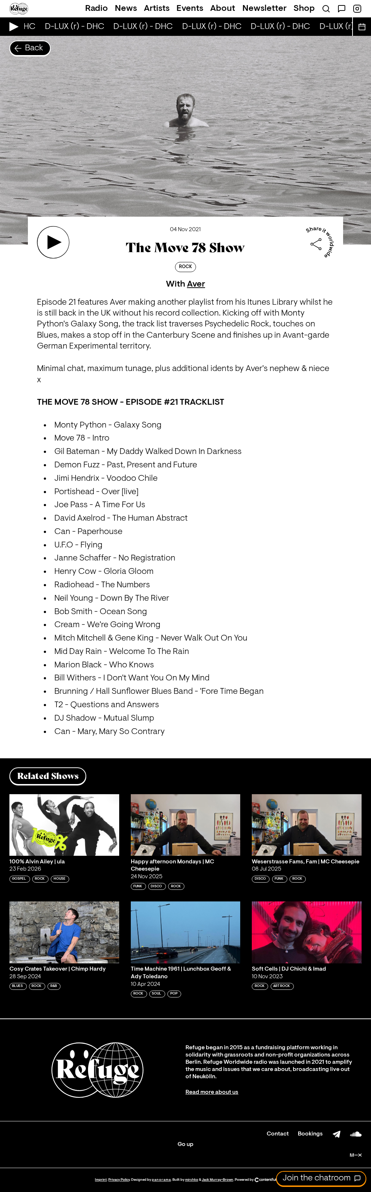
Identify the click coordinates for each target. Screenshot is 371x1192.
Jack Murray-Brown (217, 1179)
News (126, 8)
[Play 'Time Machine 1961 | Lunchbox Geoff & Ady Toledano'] (186, 932)
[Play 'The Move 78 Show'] (53, 242)
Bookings (310, 1134)
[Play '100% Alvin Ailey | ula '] (64, 825)
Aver (196, 284)
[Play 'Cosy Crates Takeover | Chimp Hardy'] (64, 932)
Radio (96, 8)
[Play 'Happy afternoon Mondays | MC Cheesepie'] (186, 825)
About (222, 8)
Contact (278, 1134)
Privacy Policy (119, 1179)
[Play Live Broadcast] (12, 26)
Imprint (101, 1179)
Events (189, 8)
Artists (157, 8)
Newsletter (264, 8)
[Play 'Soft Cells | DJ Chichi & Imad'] (307, 932)
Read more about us (212, 1092)
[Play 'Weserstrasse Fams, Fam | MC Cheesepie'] (307, 825)
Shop (304, 8)
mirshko (191, 1179)
